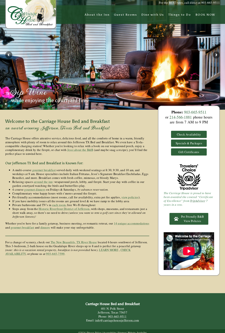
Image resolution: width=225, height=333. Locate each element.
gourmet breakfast (44, 170)
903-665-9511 (195, 111)
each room (59, 205)
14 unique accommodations (131, 223)
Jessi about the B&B (80, 150)
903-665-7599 (55, 254)
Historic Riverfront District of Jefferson (64, 209)
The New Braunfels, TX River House (74, 242)
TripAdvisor (197, 201)
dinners (45, 227)
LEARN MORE (108, 250)
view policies (129, 197)
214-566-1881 (180, 117)
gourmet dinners (34, 189)
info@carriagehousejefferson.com (117, 320)
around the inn (43, 182)
